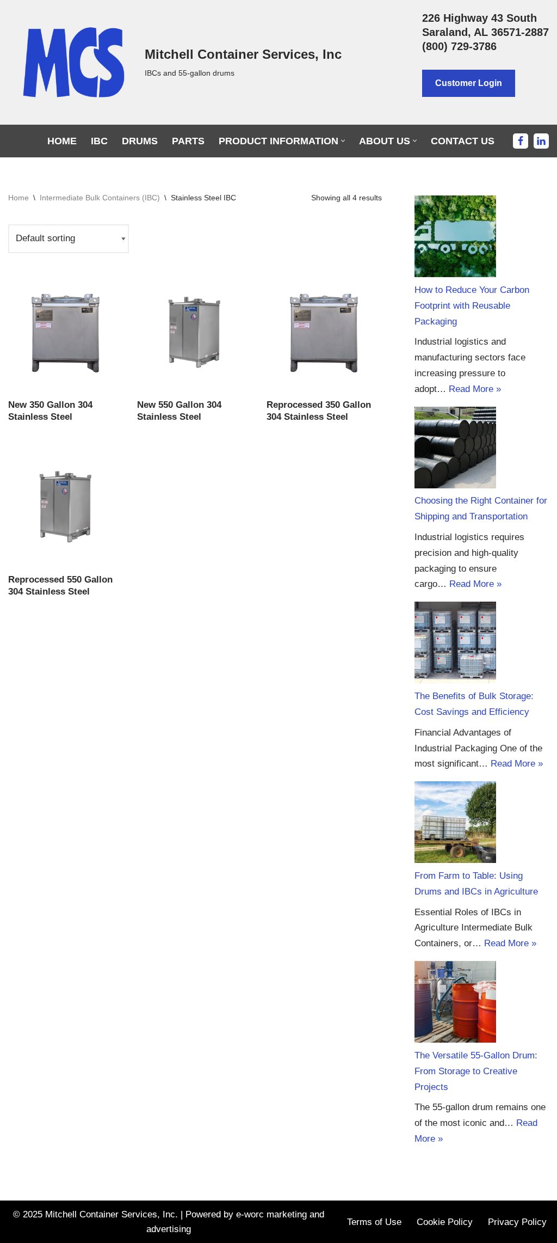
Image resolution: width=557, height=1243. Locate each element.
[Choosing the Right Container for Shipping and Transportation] (455, 450)
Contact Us (462, 141)
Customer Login (468, 83)
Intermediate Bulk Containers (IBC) (100, 197)
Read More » (475, 389)
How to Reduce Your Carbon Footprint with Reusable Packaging (471, 306)
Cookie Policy (445, 1222)
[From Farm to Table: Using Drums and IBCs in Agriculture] (455, 824)
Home (62, 141)
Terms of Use (374, 1222)
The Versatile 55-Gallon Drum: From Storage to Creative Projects (475, 1071)
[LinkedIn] (541, 141)
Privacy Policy (517, 1222)
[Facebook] (520, 141)
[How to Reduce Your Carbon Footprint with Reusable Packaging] (455, 239)
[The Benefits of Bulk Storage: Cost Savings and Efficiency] (455, 645)
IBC (99, 141)
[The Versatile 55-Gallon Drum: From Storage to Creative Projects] (455, 1004)
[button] (343, 141)
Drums (140, 141)
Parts (188, 141)
